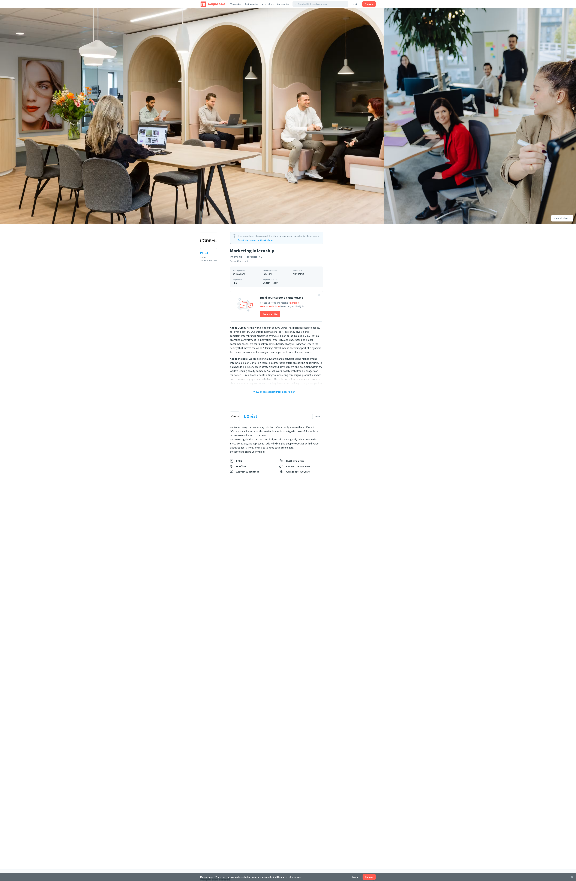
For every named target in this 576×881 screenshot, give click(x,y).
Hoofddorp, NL (253, 256)
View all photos (562, 218)
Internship (236, 256)
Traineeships (251, 4)
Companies (283, 4)
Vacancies (235, 4)
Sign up (369, 4)
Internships (267, 4)
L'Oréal (204, 253)
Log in (355, 4)
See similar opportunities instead (255, 239)
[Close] (572, 877)
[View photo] (192, 116)
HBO (235, 282)
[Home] (213, 4)
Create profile (270, 314)
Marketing (298, 273)
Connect (318, 416)
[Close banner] (319, 295)
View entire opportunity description (274, 391)
